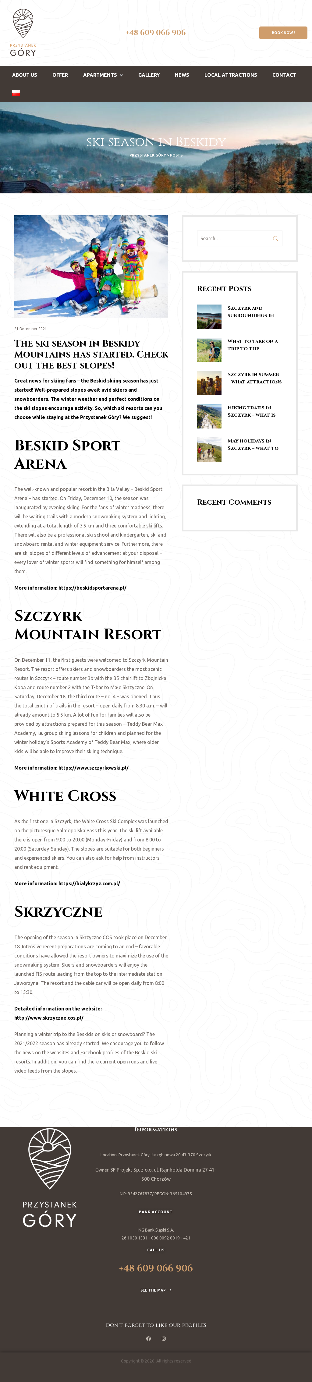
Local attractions (230, 75)
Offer (60, 75)
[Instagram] (163, 1338)
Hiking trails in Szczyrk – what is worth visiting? (252, 411)
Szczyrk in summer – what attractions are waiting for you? (255, 378)
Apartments (100, 75)
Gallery (149, 75)
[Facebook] (148, 1338)
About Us (24, 75)
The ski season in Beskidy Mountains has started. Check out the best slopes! (91, 355)
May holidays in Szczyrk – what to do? (253, 445)
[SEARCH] (275, 238)
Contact (284, 75)
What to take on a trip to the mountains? (253, 345)
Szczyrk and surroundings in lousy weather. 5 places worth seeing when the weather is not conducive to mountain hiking (251, 312)
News (182, 75)
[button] (283, 32)
